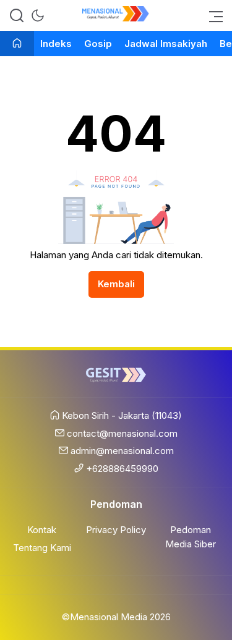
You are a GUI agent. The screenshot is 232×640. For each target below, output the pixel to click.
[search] (16, 15)
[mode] (37, 15)
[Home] (17, 44)
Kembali (116, 284)
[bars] (212, 15)
